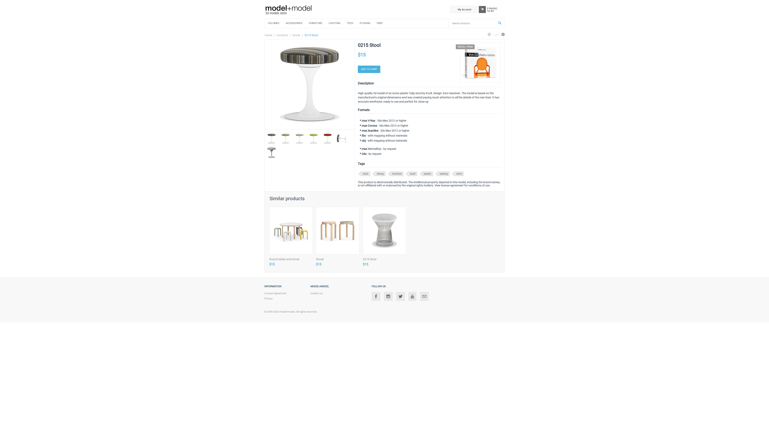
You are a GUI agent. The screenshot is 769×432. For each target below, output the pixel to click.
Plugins (365, 23)
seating (444, 173)
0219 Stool (369, 259)
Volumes (273, 23)
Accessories (294, 23)
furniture (397, 173)
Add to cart (369, 69)
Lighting (334, 23)
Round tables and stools (284, 259)
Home (268, 35)
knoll (412, 173)
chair (365, 173)
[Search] (499, 23)
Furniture (315, 23)
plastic (427, 173)
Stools (296, 35)
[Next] (503, 35)
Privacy (268, 298)
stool (459, 173)
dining (380, 173)
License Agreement (275, 293)
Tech (350, 23)
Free (379, 23)
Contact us (316, 293)
